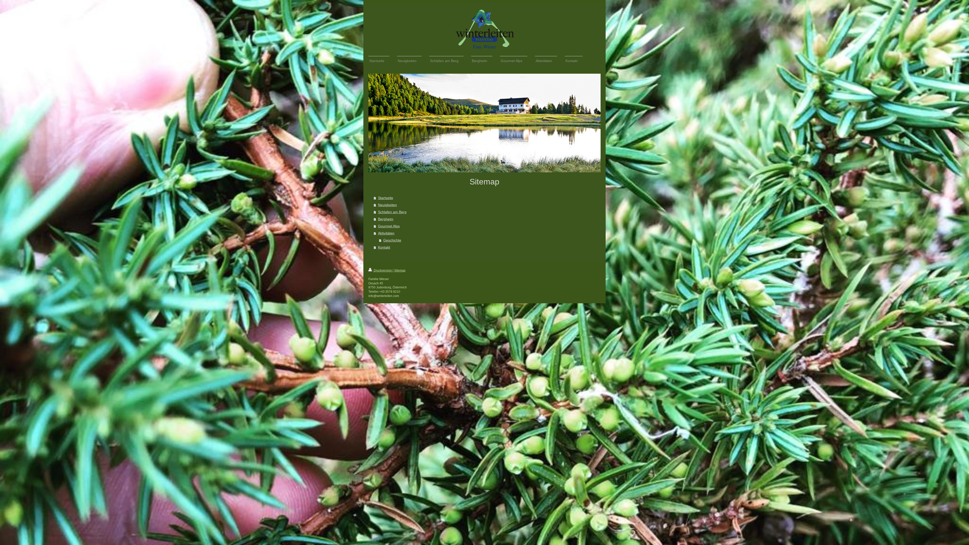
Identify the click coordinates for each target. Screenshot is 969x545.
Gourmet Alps (389, 226)
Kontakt (384, 247)
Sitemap (400, 270)
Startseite (385, 198)
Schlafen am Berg (392, 212)
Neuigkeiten (387, 205)
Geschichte (392, 240)
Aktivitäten (386, 233)
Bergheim (385, 219)
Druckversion (383, 270)
